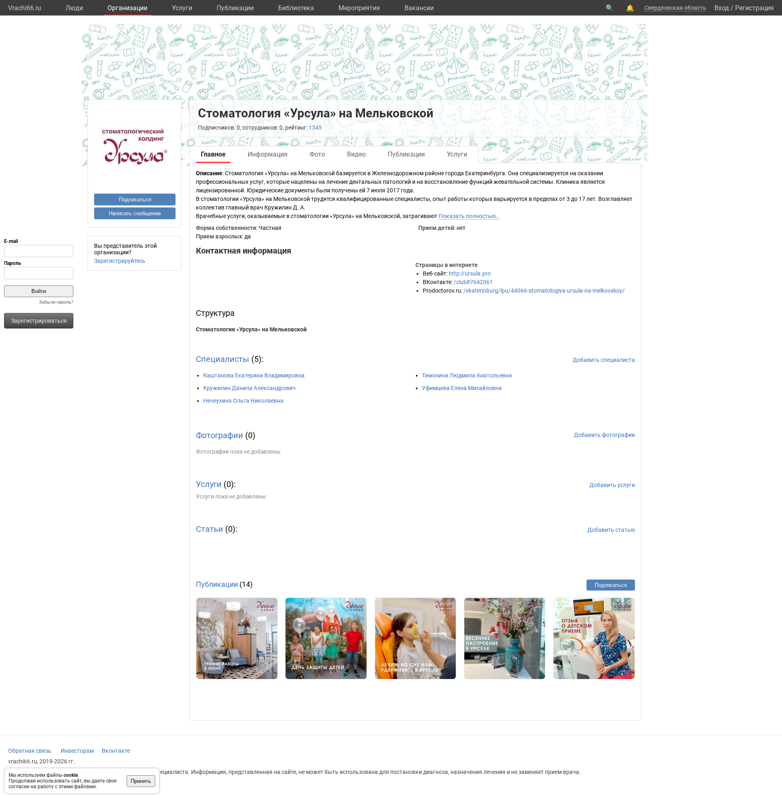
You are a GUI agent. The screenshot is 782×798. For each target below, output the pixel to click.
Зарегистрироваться (39, 320)
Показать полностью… (469, 216)
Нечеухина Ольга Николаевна (243, 400)
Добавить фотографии (604, 435)
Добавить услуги (612, 485)
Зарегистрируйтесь (119, 261)
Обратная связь (29, 750)
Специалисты (222, 359)
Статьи (209, 529)
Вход (721, 8)
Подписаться (135, 199)
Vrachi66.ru (24, 8)
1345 (315, 127)
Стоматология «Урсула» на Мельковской (251, 329)
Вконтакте (116, 750)
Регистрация (754, 8)
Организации (127, 8)
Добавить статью (611, 530)
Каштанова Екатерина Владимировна (254, 375)
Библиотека (296, 8)
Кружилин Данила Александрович (249, 388)
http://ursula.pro (470, 273)
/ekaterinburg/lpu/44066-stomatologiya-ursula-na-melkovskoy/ (544, 290)
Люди (74, 8)
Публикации (235, 8)
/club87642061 (473, 282)
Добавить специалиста (604, 360)
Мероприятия (359, 8)
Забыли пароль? (56, 302)
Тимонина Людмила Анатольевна (467, 375)
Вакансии (419, 8)
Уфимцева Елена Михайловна (462, 388)
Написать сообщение (135, 213)
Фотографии (219, 435)
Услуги (182, 8)
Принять (141, 781)
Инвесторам (77, 750)
